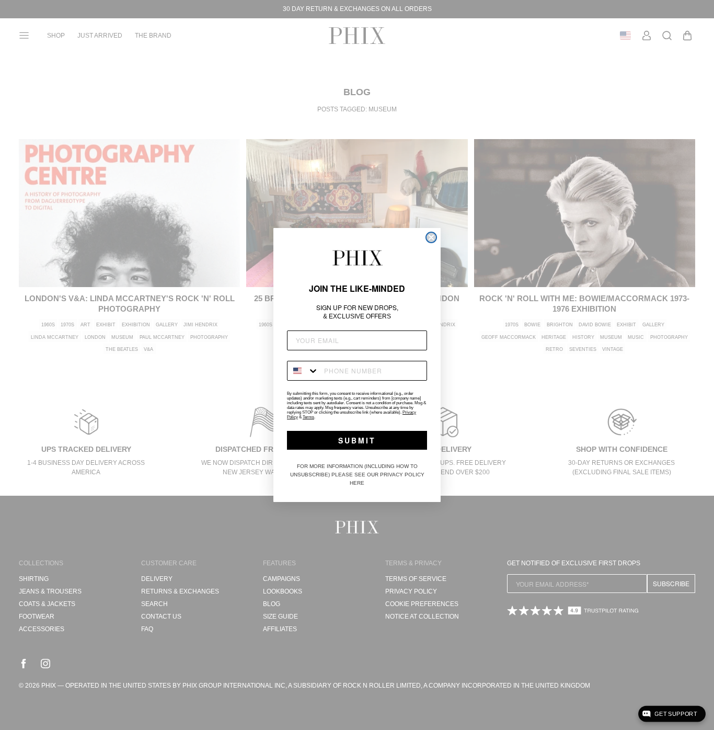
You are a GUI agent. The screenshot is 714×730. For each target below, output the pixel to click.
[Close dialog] (431, 237)
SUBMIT (357, 440)
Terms (308, 417)
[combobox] (303, 370)
